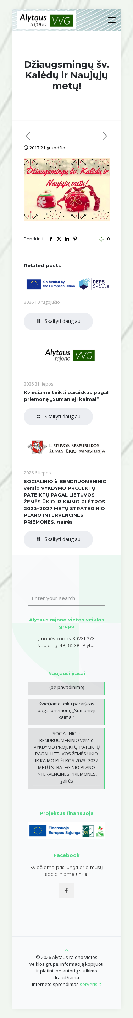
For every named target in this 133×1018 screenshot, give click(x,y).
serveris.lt (90, 984)
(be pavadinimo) (66, 687)
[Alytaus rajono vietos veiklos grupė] (47, 19)
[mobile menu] (112, 20)
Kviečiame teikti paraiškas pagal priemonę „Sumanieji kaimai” (66, 710)
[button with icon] (66, 890)
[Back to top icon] (66, 950)
